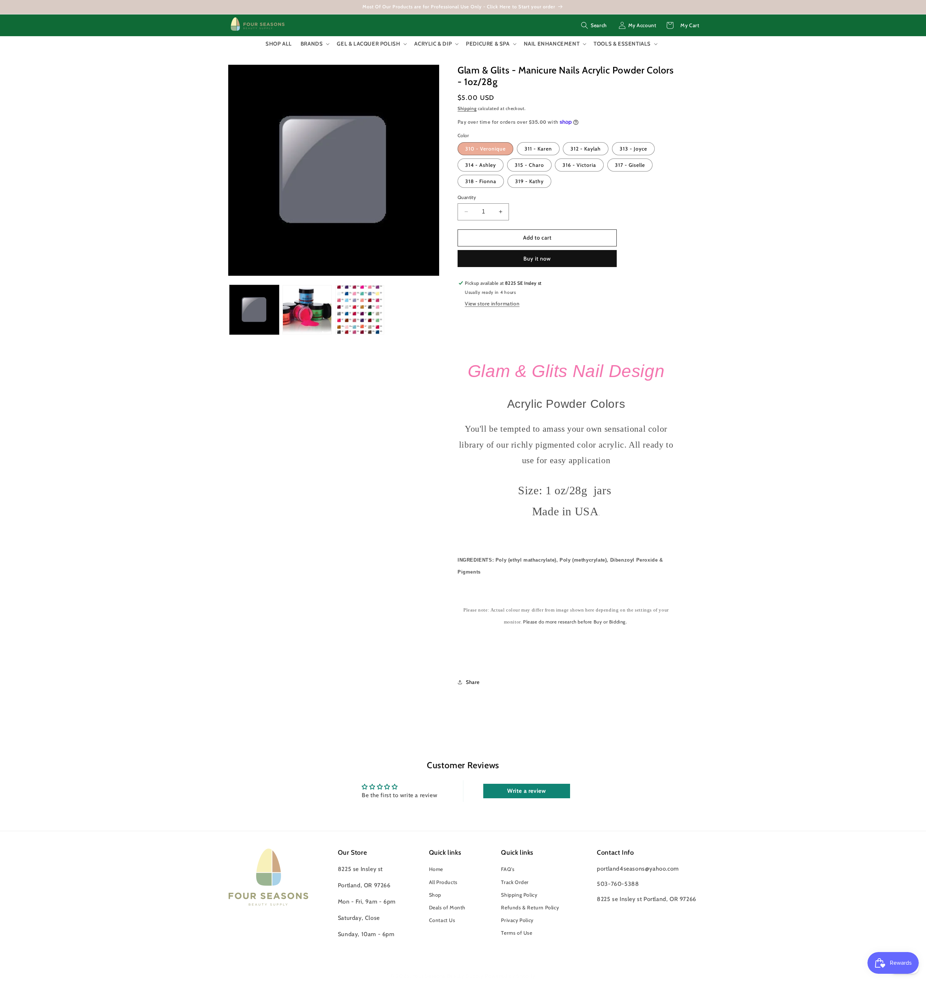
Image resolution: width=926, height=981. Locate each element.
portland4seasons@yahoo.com (638, 869)
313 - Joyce (633, 148)
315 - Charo (529, 165)
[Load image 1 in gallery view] (254, 309)
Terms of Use (516, 933)
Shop (435, 895)
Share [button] (473, 682)
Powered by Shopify (510, 976)
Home (436, 869)
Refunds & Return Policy (530, 907)
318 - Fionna (480, 181)
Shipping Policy (519, 895)
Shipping (467, 108)
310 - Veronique (485, 148)
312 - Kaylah (585, 148)
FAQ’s (507, 869)
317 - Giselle (630, 165)
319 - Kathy (529, 181)
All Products (443, 882)
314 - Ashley (480, 165)
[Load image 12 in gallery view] (360, 309)
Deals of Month (447, 907)
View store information (492, 303)
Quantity (467, 197)
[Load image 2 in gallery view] (307, 309)
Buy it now (537, 258)
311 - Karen (538, 148)
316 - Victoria (579, 165)
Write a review (526, 790)
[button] (594, 25)
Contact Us (442, 920)
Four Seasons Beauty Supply (448, 976)
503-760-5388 (618, 884)
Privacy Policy (517, 920)
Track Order (515, 882)
